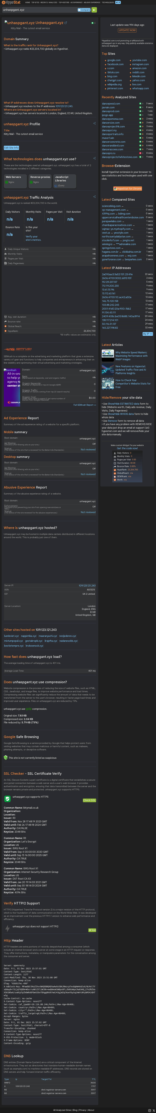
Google (21, 737)
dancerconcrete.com (113, 141)
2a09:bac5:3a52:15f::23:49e (117, 274)
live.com (136, 84)
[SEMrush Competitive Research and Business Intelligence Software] (18, 349)
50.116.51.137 (109, 324)
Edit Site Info (11, 147)
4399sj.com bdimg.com (116, 213)
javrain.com (108, 107)
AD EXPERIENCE (76, 2)
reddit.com (138, 72)
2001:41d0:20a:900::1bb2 (116, 308)
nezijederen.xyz (67, 636)
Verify (22, 903)
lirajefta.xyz (51, 640)
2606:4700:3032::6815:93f (116, 278)
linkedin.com (138, 76)
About (91, 1110)
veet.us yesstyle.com (115, 232)
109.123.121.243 (64, 106)
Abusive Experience (25, 487)
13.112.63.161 (108, 293)
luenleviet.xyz (11, 636)
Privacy (82, 1110)
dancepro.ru (108, 153)
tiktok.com (113, 72)
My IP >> (147, 334)
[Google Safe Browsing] (5, 757)
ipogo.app (107, 115)
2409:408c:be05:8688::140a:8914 (121, 316)
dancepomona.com (112, 119)
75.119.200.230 (110, 285)
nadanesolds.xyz (69, 640)
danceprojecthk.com (113, 126)
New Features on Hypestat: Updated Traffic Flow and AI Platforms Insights (130, 370)
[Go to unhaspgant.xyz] (65, 22)
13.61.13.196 (108, 289)
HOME (27, 2)
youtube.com (139, 60)
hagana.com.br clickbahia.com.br (121, 251)
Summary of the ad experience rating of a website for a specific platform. (42, 424)
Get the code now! (127, 448)
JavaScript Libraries (61, 179)
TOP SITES (35, 2)
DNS (13, 1056)
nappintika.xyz (28, 636)
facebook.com (115, 64)
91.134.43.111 (109, 312)
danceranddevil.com (113, 145)
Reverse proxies (40, 177)
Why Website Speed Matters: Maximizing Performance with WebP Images (131, 356)
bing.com (112, 76)
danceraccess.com (112, 149)
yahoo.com (138, 80)
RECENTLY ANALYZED (49, 2)
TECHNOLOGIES (108, 2)
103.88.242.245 (110, 305)
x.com (110, 68)
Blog (75, 1110)
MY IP (118, 2)
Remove (112, 420)
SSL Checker (33, 774)
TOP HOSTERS (64, 2)
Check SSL (89, 800)
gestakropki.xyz (33, 640)
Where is (30, 528)
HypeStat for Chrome (130, 188)
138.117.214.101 (110, 320)
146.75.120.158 (110, 301)
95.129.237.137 (109, 282)
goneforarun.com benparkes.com (122, 259)
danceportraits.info (113, 134)
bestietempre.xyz (13, 645)
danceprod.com (110, 111)
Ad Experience (21, 418)
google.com (114, 60)
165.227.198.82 (110, 327)
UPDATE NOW (127, 30)
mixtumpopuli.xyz (13, 640)
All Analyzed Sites (62, 1110)
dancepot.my (109, 130)
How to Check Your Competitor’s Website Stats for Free (133, 384)
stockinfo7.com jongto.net (118, 240)
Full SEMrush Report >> (85, 405)
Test (93, 930)
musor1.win (108, 138)
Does (35, 682)
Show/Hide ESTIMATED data (123, 403)
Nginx (11, 182)
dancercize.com (111, 122)
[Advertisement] (50, 76)
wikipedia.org (114, 84)
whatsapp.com (140, 88)
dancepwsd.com (111, 103)
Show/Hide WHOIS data (121, 414)
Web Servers (13, 177)
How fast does (33, 657)
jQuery (61, 185)
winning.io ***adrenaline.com (119, 244)
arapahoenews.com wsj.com (119, 255)
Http (13, 940)
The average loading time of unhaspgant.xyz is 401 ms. (32, 663)
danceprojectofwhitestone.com (119, 157)
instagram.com (140, 64)
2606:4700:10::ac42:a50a (116, 297)
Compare (85, 10)
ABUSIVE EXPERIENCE (92, 2)
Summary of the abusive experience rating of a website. (32, 493)
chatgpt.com (114, 80)
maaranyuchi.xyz (48, 636)
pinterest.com (115, 88)
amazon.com (139, 68)
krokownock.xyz (34, 645)
